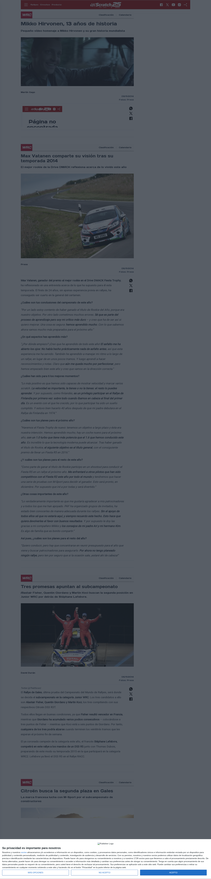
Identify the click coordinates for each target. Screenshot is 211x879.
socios (24, 852)
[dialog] (105, 859)
